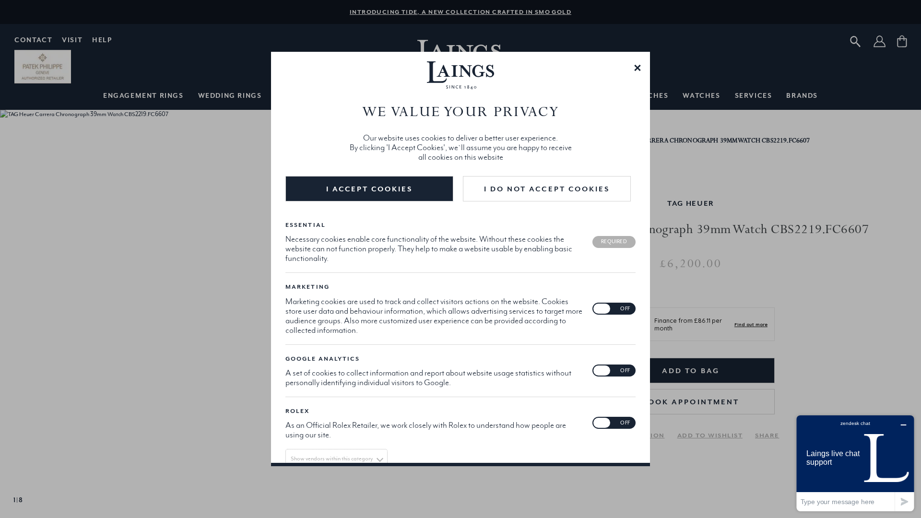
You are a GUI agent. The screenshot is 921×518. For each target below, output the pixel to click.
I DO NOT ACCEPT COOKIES (547, 189)
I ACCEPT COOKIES (369, 189)
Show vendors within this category (332, 458)
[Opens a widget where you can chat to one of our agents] (855, 463)
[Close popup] (637, 67)
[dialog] (460, 259)
